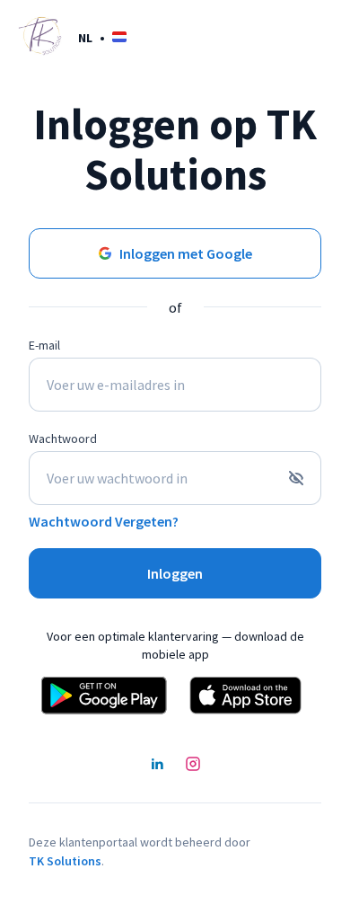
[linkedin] (157, 766)
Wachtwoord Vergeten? (104, 521)
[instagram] (193, 766)
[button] (102, 37)
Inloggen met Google (185, 253)
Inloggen (175, 573)
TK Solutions (65, 861)
